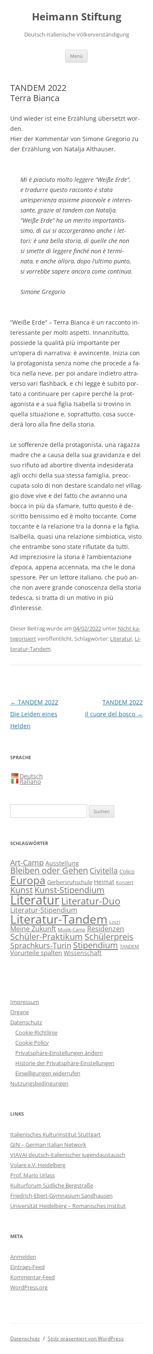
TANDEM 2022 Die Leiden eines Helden (34, 714)
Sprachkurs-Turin (40, 945)
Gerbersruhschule (69, 882)
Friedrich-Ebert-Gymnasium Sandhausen (61, 1195)
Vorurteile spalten (36, 952)
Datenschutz (26, 1022)
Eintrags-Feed (27, 1267)
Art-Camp (27, 862)
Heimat (104, 882)
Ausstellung (62, 863)
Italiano (30, 781)
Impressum (24, 1002)
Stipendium (95, 945)
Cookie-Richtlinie (36, 1032)
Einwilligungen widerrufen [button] (47, 1073)
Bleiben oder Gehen (49, 870)
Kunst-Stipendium (69, 890)
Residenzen (105, 928)
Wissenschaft (83, 953)
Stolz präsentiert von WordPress (86, 1338)
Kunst (21, 890)
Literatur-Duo (90, 900)
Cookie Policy (32, 1042)
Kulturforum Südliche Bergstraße (51, 1185)
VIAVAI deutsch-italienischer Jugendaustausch (67, 1155)
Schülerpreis (109, 936)
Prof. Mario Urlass (32, 1175)
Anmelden (23, 1257)
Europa (27, 880)
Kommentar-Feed (32, 1277)
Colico (127, 871)
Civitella (104, 870)
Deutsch (31, 776)
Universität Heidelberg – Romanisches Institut (68, 1206)
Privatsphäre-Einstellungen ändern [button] (59, 1053)
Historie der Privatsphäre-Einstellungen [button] (64, 1063)
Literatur (121, 638)
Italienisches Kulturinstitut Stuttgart (55, 1134)
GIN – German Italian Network (48, 1144)
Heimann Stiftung (77, 16)
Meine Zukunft (33, 928)
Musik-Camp (71, 930)
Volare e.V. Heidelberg (37, 1165)
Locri (114, 922)
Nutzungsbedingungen (39, 1083)
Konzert (124, 882)
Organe (19, 1012)
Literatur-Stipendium (43, 910)
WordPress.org (29, 1287)
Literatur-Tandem (59, 919)
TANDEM (129, 947)
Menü (76, 56)
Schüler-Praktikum (46, 936)
